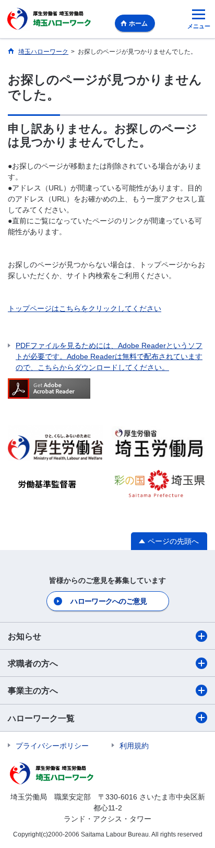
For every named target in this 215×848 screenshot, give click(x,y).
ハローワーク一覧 (41, 718)
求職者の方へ (33, 663)
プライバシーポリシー (52, 746)
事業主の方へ (33, 690)
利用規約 (134, 746)
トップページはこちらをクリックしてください (84, 308)
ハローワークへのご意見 (108, 601)
